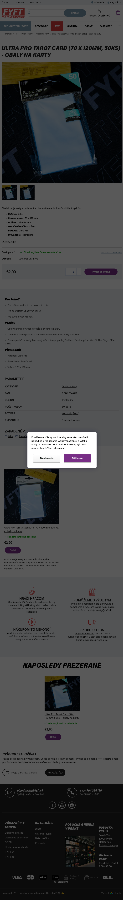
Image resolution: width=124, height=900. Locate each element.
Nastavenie (45, 458)
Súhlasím (76, 458)
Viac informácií (54, 448)
